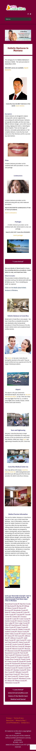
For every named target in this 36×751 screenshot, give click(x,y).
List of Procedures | (13, 723)
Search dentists (20, 106)
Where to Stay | (21, 720)
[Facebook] (28, 14)
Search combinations (11, 213)
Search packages (18, 235)
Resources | (10, 720)
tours (24, 439)
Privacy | (9, 718)
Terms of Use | (19, 718)
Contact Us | (25, 723)
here (9, 287)
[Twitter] (30, 14)
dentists (9, 358)
